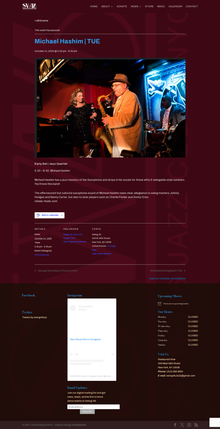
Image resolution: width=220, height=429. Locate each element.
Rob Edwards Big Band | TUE (166, 270)
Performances (42, 255)
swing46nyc (112, 376)
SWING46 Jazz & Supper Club (86, 376)
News (134, 6)
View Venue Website (101, 254)
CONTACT (192, 6)
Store (149, 6)
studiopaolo (79, 425)
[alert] (178, 304)
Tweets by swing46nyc (34, 317)
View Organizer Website (75, 242)
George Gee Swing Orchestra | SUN (57, 270)
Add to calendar (50, 215)
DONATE (122, 6)
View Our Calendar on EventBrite (167, 278)
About (105, 6)
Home (94, 6)
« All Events (41, 20)
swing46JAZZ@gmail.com (180, 375)
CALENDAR (175, 6)
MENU (161, 6)
